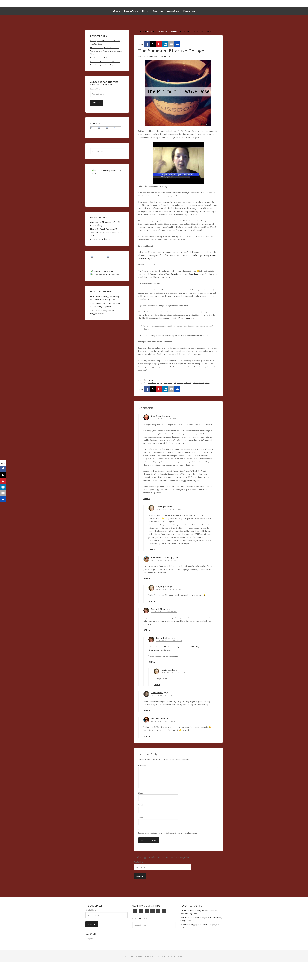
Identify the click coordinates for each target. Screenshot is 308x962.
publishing (195, 383)
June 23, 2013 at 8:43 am (163, 560)
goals (174, 383)
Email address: (139, 862)
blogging (160, 383)
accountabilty (152, 383)
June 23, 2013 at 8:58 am (168, 509)
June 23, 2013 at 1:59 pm (173, 672)
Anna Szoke (94, 303)
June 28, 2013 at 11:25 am (163, 721)
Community (151, 380)
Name (141, 793)
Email (141, 805)
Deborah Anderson (160, 718)
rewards (201, 383)
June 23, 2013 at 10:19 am (164, 612)
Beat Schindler (158, 416)
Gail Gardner (157, 692)
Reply (146, 499)
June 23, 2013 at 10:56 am (169, 641)
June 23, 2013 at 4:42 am (163, 418)
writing (207, 383)
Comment (142, 765)
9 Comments (165, 56)
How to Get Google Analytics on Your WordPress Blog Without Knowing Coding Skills (106, 50)
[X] (153, 44)
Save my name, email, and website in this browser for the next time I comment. (167, 833)
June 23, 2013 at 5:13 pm (163, 695)
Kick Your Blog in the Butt (100, 58)
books (165, 383)
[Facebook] (147, 44)
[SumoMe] (177, 44)
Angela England (154, 3)
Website (141, 817)
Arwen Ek (94, 310)
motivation (187, 383)
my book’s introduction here (183, 318)
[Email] (171, 44)
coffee (170, 383)
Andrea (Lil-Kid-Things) (162, 557)
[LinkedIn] (165, 44)
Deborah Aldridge (159, 609)
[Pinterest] (159, 44)
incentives (180, 383)
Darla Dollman (96, 296)
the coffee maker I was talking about (184, 274)
